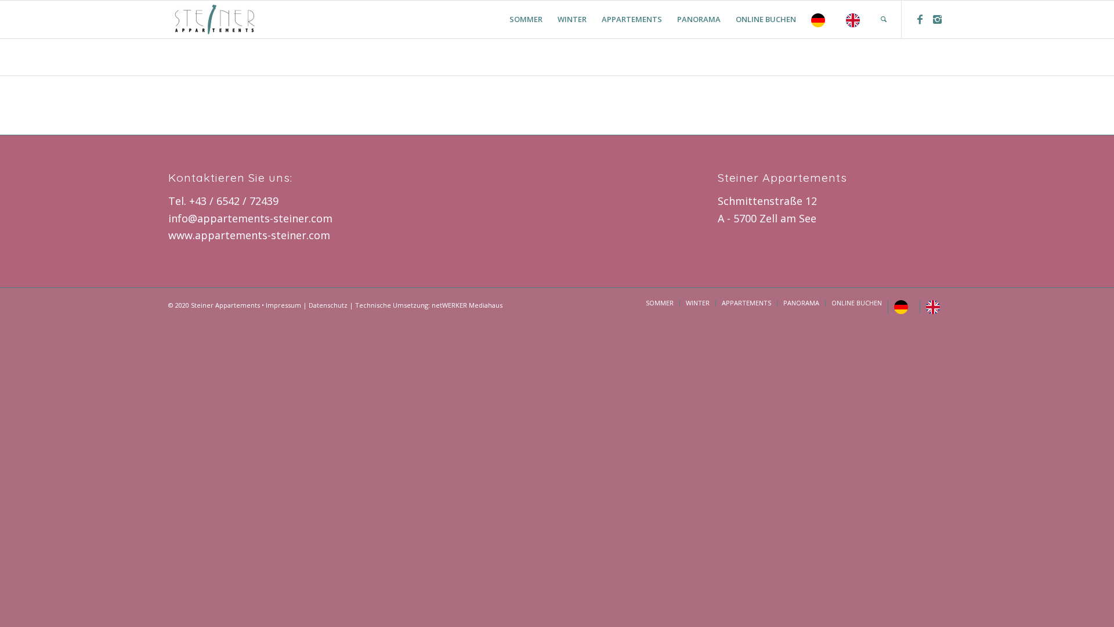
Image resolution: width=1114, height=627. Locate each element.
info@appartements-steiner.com (250, 218)
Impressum (283, 305)
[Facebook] (919, 19)
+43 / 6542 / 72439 (233, 201)
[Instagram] (937, 19)
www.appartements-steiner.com (249, 235)
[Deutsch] (821, 19)
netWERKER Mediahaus (467, 305)
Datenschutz (328, 305)
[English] (855, 19)
